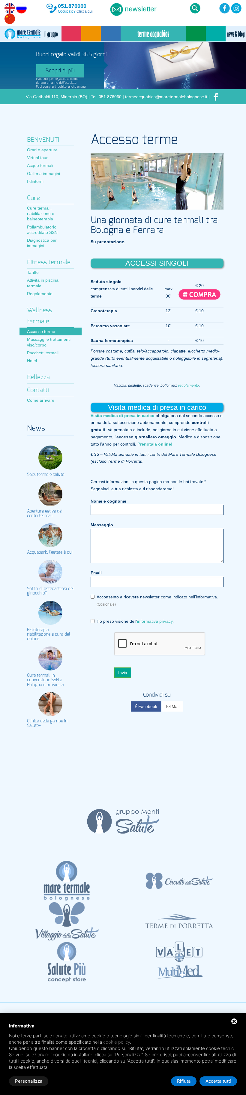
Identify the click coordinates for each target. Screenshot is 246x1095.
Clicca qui (84, 11)
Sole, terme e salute (45, 475)
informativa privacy (154, 621)
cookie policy (116, 1042)
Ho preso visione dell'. (135, 621)
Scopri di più (60, 71)
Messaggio (102, 524)
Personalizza (28, 1081)
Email (96, 572)
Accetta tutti (218, 1081)
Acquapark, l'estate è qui (50, 552)
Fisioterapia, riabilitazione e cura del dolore (48, 634)
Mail (174, 706)
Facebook (147, 706)
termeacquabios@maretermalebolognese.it (166, 96)
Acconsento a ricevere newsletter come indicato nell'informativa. (157, 600)
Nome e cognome (108, 501)
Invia (122, 672)
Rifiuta (183, 1081)
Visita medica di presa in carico (122, 415)
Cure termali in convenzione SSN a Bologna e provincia (45, 680)
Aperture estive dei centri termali (44, 513)
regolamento (188, 385)
